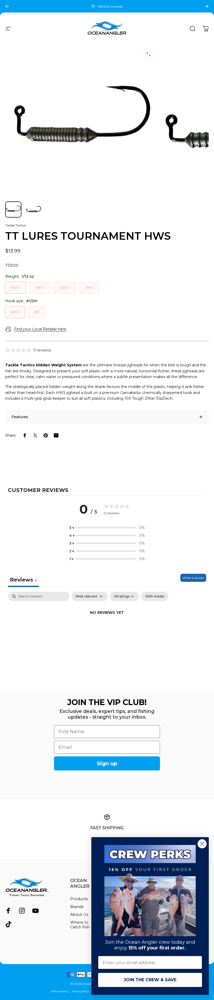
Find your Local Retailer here (40, 329)
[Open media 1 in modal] (148, 54)
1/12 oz (15, 287)
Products (79, 899)
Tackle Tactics (15, 225)
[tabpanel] (107, 630)
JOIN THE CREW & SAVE (150, 979)
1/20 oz (64, 287)
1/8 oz (89, 287)
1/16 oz (40, 287)
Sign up (107, 763)
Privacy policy (80, 991)
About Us (79, 914)
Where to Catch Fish (80, 924)
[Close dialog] (202, 843)
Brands (77, 906)
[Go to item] (13, 209)
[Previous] (7, 6)
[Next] (206, 6)
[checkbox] (154, 596)
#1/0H (14, 312)
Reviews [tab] (23, 580)
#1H (36, 312)
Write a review (193, 578)
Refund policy (60, 991)
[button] (107, 527)
